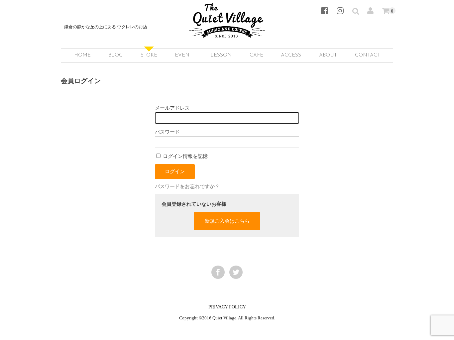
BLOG (115, 55)
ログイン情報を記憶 (185, 156)
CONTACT (367, 55)
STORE (149, 55)
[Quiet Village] (227, 31)
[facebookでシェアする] (218, 272)
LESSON (221, 55)
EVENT (183, 55)
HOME (82, 55)
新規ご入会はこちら (227, 221)
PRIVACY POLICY (227, 306)
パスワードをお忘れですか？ (187, 186)
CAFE (256, 55)
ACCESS (291, 55)
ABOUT (328, 55)
